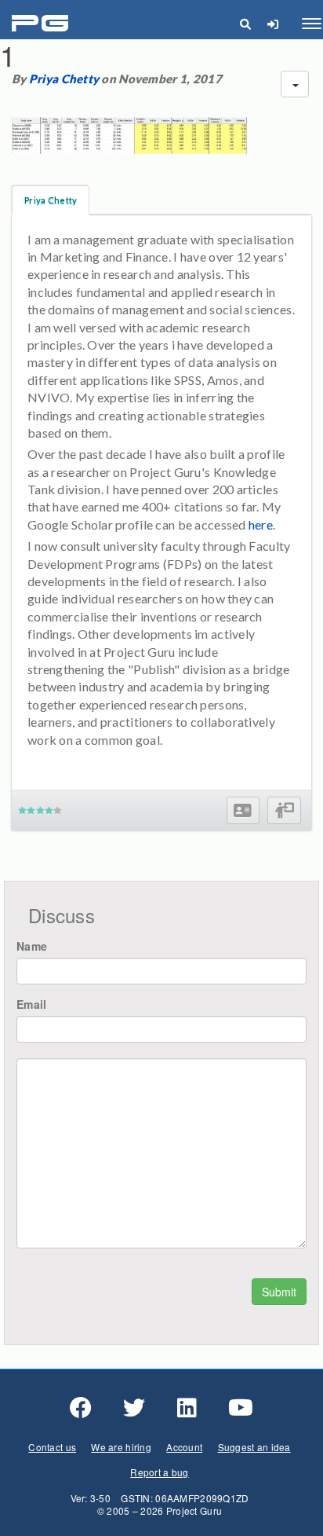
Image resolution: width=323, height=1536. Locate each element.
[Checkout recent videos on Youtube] (240, 1408)
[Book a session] (284, 810)
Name (31, 946)
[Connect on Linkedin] (187, 1408)
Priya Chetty (64, 78)
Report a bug (159, 1472)
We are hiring (121, 1447)
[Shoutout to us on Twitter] (134, 1408)
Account (184, 1447)
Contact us (52, 1447)
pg (42, 24)
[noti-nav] (272, 23)
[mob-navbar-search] (245, 23)
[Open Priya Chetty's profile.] (243, 810)
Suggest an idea (254, 1447)
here (261, 524)
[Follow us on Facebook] (81, 1408)
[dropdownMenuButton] (295, 84)
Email (31, 1004)
